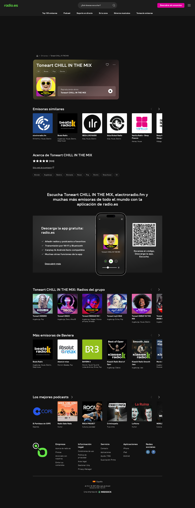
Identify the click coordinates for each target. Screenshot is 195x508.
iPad (125, 452)
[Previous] (151, 108)
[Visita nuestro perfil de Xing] (153, 452)
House (46, 71)
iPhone (126, 448)
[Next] (159, 108)
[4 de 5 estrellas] (43, 161)
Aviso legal (82, 461)
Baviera (59, 175)
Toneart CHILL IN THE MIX (73, 93)
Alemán (37, 175)
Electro (62, 71)
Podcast (67, 13)
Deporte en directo (85, 13)
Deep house (107, 175)
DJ (39, 71)
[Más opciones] (114, 64)
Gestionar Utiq (84, 465)
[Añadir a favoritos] (107, 64)
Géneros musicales (122, 13)
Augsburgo (48, 175)
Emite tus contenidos (59, 464)
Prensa (58, 452)
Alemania (69, 175)
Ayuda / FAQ (105, 456)
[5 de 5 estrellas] (47, 161)
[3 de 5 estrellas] (40, 161)
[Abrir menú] (189, 5)
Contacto (104, 448)
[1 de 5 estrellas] (34, 161)
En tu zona (103, 13)
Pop (54, 71)
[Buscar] (114, 5)
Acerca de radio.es (63, 448)
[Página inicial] (37, 56)
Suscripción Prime (108, 460)
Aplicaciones (106, 452)
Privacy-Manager (85, 469)
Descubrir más (53, 263)
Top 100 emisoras (49, 13)
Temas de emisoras (144, 13)
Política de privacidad (82, 456)
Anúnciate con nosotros (61, 457)
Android (126, 456)
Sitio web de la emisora (42, 168)
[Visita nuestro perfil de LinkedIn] (148, 452)
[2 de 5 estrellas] (37, 161)
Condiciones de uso (86, 451)
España (99, 482)
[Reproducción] (110, 91)
